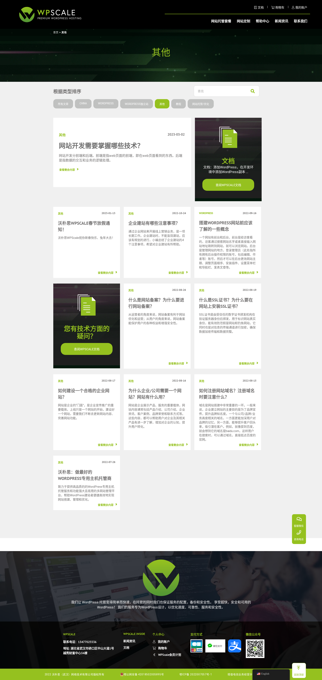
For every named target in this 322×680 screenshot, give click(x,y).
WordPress (106, 103)
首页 (56, 32)
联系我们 (300, 21)
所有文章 (63, 103)
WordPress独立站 (136, 103)
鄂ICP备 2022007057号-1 (196, 674)
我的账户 (301, 7)
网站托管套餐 (221, 21)
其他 (162, 103)
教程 (178, 103)
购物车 (279, 7)
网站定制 (243, 21)
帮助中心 (262, 21)
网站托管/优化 (200, 103)
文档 (261, 7)
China (83, 103)
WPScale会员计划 (169, 655)
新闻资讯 (281, 21)
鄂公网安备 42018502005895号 (144, 674)
